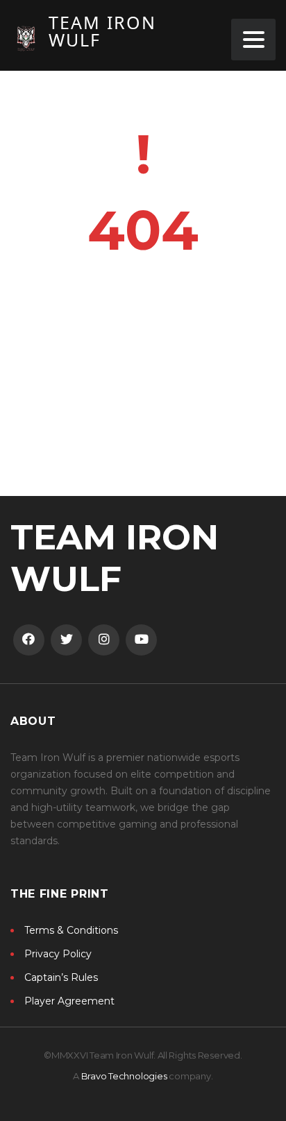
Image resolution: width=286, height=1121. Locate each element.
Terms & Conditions (71, 930)
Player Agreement (69, 1001)
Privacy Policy (58, 954)
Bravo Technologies (124, 1075)
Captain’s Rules (61, 977)
